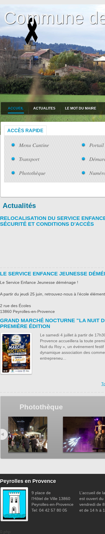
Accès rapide (25, 130)
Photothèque (32, 172)
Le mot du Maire (80, 108)
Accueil (16, 108)
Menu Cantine (34, 144)
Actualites (44, 108)
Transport (29, 158)
